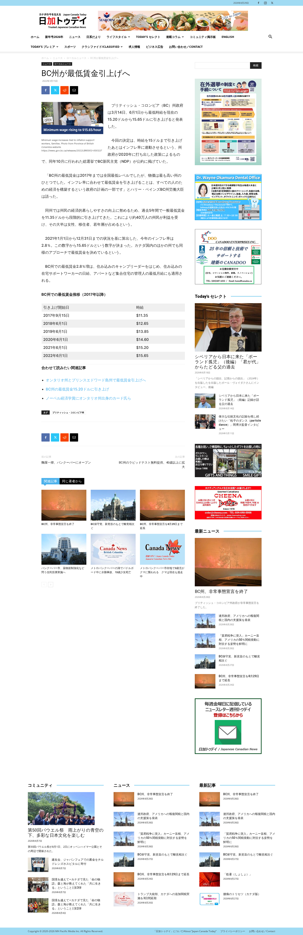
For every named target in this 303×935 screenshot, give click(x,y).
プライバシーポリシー (232, 931)
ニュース (75, 37)
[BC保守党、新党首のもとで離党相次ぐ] (113, 505)
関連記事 (50, 481)
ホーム (35, 37)
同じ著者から (72, 481)
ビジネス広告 (154, 47)
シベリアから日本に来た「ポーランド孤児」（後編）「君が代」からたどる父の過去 (228, 361)
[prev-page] (44, 584)
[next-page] (50, 584)
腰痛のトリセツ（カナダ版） (242, 894)
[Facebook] (258, 3)
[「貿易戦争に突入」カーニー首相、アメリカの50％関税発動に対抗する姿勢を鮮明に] (205, 640)
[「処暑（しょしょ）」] (209, 879)
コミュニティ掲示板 (203, 37)
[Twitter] (272, 3)
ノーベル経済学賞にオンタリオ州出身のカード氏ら (88, 398)
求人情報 (134, 47)
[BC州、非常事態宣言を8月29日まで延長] (162, 505)
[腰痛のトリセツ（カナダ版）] (209, 899)
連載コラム (173, 37)
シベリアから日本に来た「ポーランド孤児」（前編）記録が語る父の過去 (239, 400)
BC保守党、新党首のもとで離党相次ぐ (162, 854)
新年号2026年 (54, 37)
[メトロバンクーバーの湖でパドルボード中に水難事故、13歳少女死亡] (113, 549)
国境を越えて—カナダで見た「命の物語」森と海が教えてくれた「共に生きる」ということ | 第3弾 (76, 883)
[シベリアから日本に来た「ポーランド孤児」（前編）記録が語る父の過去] (205, 401)
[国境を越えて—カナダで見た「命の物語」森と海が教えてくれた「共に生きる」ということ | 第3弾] (38, 884)
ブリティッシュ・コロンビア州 (68, 412)
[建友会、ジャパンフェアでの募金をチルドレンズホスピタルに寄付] (38, 865)
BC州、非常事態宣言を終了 (57, 524)
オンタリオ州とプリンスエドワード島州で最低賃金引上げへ (96, 380)
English (228, 37)
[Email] (74, 90)
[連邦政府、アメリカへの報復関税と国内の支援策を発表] (205, 621)
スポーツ (70, 47)
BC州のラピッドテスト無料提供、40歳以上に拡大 (152, 465)
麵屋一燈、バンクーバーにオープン (66, 462)
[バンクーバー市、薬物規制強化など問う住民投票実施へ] (63, 549)
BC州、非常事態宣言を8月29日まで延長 (163, 874)
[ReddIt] (64, 90)
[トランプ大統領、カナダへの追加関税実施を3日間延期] (124, 899)
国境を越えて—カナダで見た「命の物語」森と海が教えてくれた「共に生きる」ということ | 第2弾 (76, 904)
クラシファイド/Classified (100, 47)
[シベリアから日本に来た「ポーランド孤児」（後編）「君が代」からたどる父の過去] (228, 327)
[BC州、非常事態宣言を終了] (63, 505)
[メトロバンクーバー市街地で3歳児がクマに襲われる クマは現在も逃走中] (162, 549)
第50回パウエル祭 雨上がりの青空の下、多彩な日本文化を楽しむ (66, 833)
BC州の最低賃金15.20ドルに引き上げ (77, 389)
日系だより (93, 37)
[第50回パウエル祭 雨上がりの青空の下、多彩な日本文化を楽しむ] (66, 808)
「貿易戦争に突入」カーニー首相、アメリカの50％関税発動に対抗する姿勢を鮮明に (239, 639)
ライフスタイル (117, 37)
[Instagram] (265, 3)
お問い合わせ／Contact (186, 47)
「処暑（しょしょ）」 (237, 874)
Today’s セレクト (148, 37)
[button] (270, 37)
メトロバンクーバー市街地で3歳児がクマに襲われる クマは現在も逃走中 (162, 572)
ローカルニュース (76, 58)
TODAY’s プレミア (43, 47)
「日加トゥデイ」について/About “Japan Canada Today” (184, 931)
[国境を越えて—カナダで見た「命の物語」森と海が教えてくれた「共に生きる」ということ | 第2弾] (38, 905)
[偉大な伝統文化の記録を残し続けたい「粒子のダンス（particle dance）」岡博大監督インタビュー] (205, 421)
